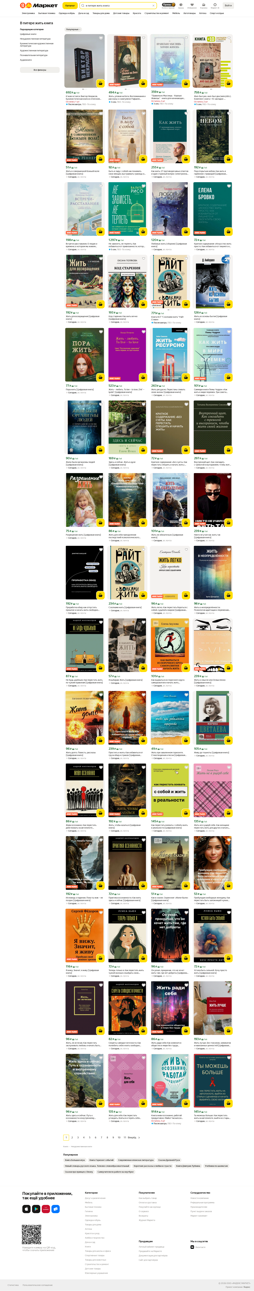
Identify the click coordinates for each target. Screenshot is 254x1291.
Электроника (91, 1216)
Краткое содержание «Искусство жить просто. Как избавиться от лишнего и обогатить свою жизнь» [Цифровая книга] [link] (212, 245)
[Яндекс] (246, 1287)
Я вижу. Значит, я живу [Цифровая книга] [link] (82, 971)
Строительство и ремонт (97, 1264)
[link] (75, 1160)
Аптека (88, 1229)
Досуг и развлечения (95, 1198)
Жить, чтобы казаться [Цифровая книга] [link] (125, 826)
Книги (88, 1246)
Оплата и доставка (148, 1202)
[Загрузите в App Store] (26, 1213)
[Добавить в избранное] (101, 38)
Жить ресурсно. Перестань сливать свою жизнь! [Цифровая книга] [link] (168, 390)
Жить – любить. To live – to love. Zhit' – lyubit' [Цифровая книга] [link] (126, 390)
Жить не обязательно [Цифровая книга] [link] (167, 536)
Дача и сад (90, 1242)
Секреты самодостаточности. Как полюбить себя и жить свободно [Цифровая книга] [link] (125, 1044)
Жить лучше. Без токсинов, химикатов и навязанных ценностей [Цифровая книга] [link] (212, 1044)
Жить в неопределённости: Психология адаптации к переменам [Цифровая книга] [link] (211, 608)
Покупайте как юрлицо (150, 1207)
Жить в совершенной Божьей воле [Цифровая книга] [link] (82, 172)
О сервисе (144, 1211)
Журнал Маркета (147, 1220)
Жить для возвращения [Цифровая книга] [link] (82, 317)
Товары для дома (93, 1224)
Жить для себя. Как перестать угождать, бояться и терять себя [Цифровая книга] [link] (124, 1116)
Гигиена (89, 1211)
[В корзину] (100, 83)
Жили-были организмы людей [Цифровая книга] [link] (80, 463)
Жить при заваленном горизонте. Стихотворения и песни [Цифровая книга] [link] (168, 753)
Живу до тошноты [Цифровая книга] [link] (211, 752)
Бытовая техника (93, 1207)
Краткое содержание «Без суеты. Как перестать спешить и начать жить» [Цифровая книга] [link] (169, 463)
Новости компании (199, 1198)
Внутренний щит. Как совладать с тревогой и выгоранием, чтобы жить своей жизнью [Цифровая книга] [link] (212, 463)
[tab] (28, 13)
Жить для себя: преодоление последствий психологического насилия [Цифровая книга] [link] (124, 536)
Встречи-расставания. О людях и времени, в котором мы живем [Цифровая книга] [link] (81, 245)
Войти (228, 5)
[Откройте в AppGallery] (46, 1213)
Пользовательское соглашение (38, 1285)
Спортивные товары (95, 1255)
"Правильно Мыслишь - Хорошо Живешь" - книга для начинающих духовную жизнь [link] (167, 97)
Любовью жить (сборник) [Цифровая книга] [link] (169, 245)
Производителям (198, 1207)
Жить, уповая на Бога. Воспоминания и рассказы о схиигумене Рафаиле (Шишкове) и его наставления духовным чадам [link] (127, 97)
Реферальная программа (202, 1202)
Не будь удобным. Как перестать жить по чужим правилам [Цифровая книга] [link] (84, 681)
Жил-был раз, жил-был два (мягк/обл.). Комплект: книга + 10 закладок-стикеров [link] (212, 97)
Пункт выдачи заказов (201, 1211)
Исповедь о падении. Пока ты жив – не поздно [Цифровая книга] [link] (84, 899)
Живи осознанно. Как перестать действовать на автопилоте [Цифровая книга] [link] (81, 826)
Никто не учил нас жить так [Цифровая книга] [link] (207, 536)
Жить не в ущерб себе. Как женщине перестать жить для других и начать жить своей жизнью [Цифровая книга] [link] (212, 826)
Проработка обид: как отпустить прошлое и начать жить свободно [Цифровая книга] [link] (82, 608)
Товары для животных (95, 1260)
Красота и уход (92, 1233)
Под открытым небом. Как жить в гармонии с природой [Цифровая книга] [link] (210, 172)
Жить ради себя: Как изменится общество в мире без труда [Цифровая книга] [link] (166, 1044)
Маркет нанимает (198, 1216)
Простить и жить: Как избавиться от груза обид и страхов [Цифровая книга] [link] (126, 753)
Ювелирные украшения (96, 1273)
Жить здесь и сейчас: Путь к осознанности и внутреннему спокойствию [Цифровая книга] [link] (81, 1116)
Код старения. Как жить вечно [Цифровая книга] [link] (123, 317)
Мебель (88, 1202)
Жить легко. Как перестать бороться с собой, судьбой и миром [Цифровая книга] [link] (169, 608)
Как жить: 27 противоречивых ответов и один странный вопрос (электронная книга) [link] (169, 172)
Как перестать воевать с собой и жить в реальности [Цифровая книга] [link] (169, 826)
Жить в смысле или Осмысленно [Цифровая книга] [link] (209, 681)
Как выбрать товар (148, 1198)
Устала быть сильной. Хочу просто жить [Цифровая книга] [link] (210, 971)
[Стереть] (153, 5)
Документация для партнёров (153, 1255)
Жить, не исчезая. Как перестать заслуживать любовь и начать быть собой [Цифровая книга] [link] (83, 1044)
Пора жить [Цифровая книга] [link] (80, 389)
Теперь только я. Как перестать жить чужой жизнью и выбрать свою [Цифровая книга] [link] (126, 971)
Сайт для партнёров (148, 1260)
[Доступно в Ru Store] (55, 1213)
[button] (73, 29)
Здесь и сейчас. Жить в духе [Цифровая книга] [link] (122, 463)
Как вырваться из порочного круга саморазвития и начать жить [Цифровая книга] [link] (167, 681)
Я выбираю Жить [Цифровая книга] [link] (126, 680)
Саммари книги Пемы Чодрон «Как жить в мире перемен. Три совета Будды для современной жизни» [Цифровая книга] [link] (210, 390)
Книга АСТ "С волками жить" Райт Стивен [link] (167, 318)
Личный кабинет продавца (151, 1247)
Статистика (13, 1285)
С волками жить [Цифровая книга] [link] (125, 607)
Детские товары (93, 1268)
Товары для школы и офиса (98, 1251)
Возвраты (143, 1216)
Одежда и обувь (93, 1220)
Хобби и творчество (94, 1238)
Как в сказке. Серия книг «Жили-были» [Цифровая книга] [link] (169, 899)
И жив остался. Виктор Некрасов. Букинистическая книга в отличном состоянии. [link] (83, 97)
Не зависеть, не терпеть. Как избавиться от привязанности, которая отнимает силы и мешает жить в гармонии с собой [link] (127, 245)
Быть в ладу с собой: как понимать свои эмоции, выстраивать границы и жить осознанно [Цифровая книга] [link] (126, 172)
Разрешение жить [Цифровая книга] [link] (83, 535)
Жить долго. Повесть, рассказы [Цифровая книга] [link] (81, 753)
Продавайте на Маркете (150, 1251)
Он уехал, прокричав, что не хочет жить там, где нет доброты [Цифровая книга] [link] (169, 971)
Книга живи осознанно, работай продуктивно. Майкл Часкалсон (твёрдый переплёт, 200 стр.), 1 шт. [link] (168, 1116)
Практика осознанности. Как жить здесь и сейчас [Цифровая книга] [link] (125, 899)
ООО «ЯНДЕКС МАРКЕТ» (238, 1283)
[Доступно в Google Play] (36, 1213)
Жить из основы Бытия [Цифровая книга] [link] (210, 317)
